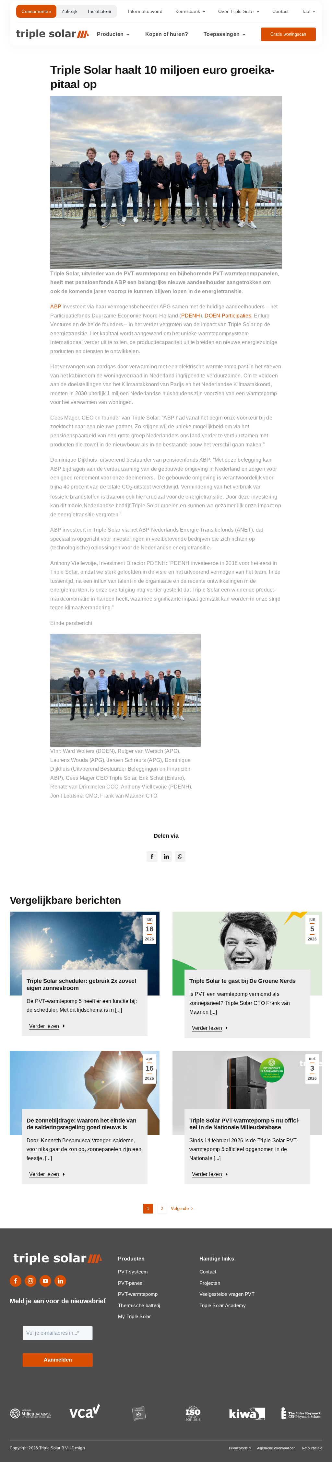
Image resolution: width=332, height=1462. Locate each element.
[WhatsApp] (180, 856)
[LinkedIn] (166, 856)
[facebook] (15, 1281)
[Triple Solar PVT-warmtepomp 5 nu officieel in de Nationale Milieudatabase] (247, 1055)
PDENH (190, 315)
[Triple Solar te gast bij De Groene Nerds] (247, 916)
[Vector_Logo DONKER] (52, 32)
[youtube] (45, 1281)
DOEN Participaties (228, 315)
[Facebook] (152, 856)
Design (78, 1448)
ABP (55, 306)
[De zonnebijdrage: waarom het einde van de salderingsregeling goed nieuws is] (85, 1055)
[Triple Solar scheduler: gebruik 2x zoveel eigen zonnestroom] (85, 916)
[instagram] (30, 1281)
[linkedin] (60, 1281)
